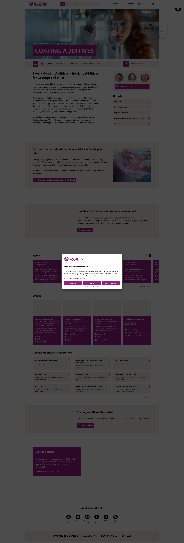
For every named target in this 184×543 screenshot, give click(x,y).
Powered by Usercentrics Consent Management (92, 286)
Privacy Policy (68, 278)
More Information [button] (111, 283)
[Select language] (118, 258)
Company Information (79, 278)
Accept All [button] (73, 283)
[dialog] (92, 271)
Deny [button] (92, 283)
